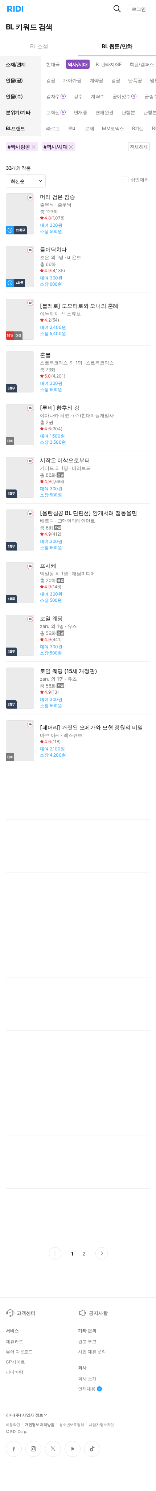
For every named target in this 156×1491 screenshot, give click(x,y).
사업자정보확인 (101, 1424)
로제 (89, 128)
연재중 (80, 112)
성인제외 (140, 179)
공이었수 (121, 96)
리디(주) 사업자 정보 (24, 1415)
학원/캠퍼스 (142, 64)
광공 (115, 80)
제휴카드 (14, 1341)
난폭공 (135, 80)
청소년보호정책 (71, 1424)
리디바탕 (14, 1372)
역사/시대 (78, 64)
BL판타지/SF (109, 64)
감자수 (53, 96)
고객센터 (26, 1313)
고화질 (53, 112)
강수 (78, 96)
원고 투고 (87, 1341)
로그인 (139, 9)
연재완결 (104, 112)
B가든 (138, 128)
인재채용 (86, 1388)
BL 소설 (39, 46)
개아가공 (72, 80)
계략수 (97, 96)
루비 (72, 128)
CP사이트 (15, 1362)
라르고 (53, 128)
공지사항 (98, 1313)
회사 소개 (87, 1378)
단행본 (128, 112)
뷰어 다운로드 (19, 1351)
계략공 (96, 80)
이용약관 (13, 1424)
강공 (50, 80)
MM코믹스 (113, 128)
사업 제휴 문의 (92, 1351)
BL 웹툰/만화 (117, 46)
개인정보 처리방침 (39, 1424)
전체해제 (139, 147)
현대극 (53, 64)
